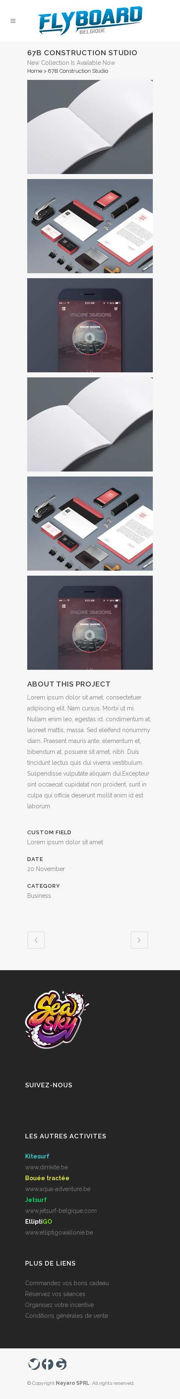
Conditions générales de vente (66, 1315)
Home (34, 71)
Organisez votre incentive (59, 1305)
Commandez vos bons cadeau (67, 1283)
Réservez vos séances (55, 1294)
